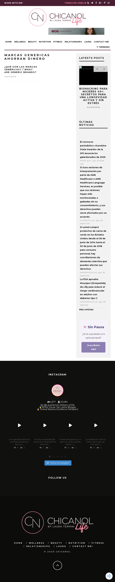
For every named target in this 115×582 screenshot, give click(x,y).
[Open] (19, 425)
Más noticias (86, 309)
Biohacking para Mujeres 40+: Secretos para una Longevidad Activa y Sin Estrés (93, 96)
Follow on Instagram (59, 463)
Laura (87, 41)
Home (8, 41)
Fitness (57, 41)
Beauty (32, 41)
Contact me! (101, 41)
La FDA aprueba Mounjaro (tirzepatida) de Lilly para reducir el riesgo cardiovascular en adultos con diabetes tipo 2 (93, 289)
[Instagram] (28, 434)
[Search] (88, 3)
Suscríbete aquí (93, 347)
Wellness (20, 41)
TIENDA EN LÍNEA (74, 3)
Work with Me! (13, 3)
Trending (104, 47)
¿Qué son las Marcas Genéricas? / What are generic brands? (20, 69)
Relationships (73, 41)
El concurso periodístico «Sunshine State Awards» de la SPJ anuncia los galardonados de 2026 (93, 149)
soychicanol (19, 416)
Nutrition (45, 41)
